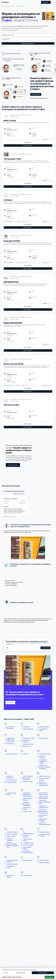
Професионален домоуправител (43, 797)
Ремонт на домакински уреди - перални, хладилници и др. (12, 845)
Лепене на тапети (28, 781)
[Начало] (2, 6)
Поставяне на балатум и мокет (43, 806)
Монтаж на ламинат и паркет (44, 779)
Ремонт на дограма (12, 834)
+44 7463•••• (22, 503)
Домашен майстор (28, 744)
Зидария (25, 754)
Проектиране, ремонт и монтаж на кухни (44, 802)
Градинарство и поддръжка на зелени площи (11, 739)
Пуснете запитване (35, 94)
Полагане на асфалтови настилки (44, 823)
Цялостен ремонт (44, 860)
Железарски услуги (12, 754)
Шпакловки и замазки (10, 876)
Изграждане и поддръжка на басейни (43, 761)
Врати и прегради (44, 726)
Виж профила (27, 142)
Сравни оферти (49, 977)
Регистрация (45, 2)
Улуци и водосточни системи (12, 861)
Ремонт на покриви (12, 832)
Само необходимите (20, 972)
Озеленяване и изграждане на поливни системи (27, 794)
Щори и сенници (27, 875)
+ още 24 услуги (10, 294)
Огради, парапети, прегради (28, 799)
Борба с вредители (28, 729)
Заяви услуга (46, 647)
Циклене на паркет (44, 862)
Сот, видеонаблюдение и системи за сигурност (28, 834)
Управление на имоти (11, 867)
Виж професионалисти (29, 43)
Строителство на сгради (27, 839)
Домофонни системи (9, 6)
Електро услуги (43, 738)
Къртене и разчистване (10, 776)
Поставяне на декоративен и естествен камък (43, 811)
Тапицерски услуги (44, 832)
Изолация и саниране (42, 756)
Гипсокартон (10, 743)
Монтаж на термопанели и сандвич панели (43, 783)
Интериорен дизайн (44, 754)
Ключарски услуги (12, 780)
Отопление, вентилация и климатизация (27, 803)
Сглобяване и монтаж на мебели (28, 851)
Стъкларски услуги (28, 843)
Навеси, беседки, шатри (11, 793)
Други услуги (26, 746)
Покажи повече (32, 969)
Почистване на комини (43, 816)
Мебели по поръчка (44, 776)
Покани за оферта (27, 145)
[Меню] (53, 2)
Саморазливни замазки (27, 848)
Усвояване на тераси (12, 864)
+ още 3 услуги (10, 170)
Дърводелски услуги (28, 738)
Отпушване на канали (27, 808)
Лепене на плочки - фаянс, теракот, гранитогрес (28, 777)
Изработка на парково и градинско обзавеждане (45, 767)
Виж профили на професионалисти (39, 98)
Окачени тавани (27, 811)
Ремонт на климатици (10, 839)
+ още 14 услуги (10, 252)
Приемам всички (43, 972)
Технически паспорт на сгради (44, 835)
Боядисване (26, 726)
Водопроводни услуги (43, 729)
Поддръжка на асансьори (43, 819)
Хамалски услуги (27, 860)
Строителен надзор (28, 845)
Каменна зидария (11, 782)
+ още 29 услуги (10, 334)
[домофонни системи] (7, 647)
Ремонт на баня (11, 836)
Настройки (5, 972)
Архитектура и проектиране (11, 727)
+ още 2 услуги (10, 375)
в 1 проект (34, 135)
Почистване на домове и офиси (43, 793)
